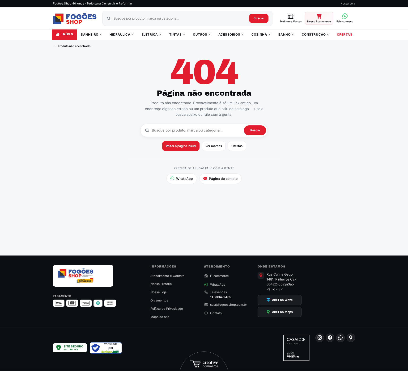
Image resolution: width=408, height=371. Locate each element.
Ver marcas (213, 146)
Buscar (259, 18)
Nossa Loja (347, 3)
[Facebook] (330, 338)
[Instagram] (319, 338)
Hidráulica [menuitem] (120, 34)
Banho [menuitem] (284, 34)
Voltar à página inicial (181, 146)
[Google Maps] (351, 338)
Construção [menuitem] (314, 34)
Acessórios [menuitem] (229, 34)
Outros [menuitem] (200, 34)
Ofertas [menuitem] (345, 34)
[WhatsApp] (340, 338)
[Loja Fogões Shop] (75, 18)
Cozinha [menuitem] (259, 34)
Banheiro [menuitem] (89, 34)
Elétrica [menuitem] (150, 34)
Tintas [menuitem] (175, 34)
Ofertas (236, 146)
